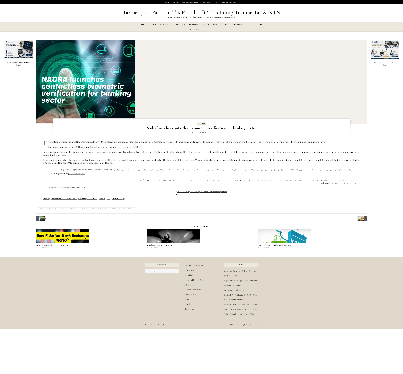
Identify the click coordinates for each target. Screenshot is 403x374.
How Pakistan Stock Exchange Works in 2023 (54, 245)
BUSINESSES (194, 2)
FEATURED (233, 2)
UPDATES (224, 2)
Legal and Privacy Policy (194, 280)
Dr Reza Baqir (82, 147)
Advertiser (188, 285)
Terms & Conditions (192, 290)
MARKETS (210, 2)
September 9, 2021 (77, 174)
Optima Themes (163, 325)
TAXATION (185, 2)
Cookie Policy (190, 295)
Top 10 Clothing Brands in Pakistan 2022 (274, 245)
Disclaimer (188, 275)
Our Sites (188, 304)
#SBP (114, 209)
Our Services (189, 270)
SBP (115, 160)
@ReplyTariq (144, 180)
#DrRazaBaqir (96, 209)
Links (186, 299)
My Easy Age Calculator (234, 290)
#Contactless (85, 209)
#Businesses (74, 209)
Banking (46, 199)
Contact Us (189, 309)
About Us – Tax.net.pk (193, 266)
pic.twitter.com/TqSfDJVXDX (96, 169)
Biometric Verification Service (64, 199)
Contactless (92, 199)
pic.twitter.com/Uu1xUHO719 (343, 183)
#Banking (42, 209)
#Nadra (106, 209)
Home (167, 2)
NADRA (102, 199)
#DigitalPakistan (77, 169)
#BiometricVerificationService (57, 209)
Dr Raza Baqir (118, 199)
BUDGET (217, 2)
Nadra (105, 142)
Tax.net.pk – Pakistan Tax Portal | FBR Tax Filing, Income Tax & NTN (201, 12)
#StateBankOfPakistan (126, 209)
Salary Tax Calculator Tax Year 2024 (239, 314)
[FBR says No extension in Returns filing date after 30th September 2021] (362, 218)
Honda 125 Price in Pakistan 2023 (160, 245)
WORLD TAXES (175, 2)
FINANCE (203, 2)
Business (82, 199)
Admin (209, 133)
